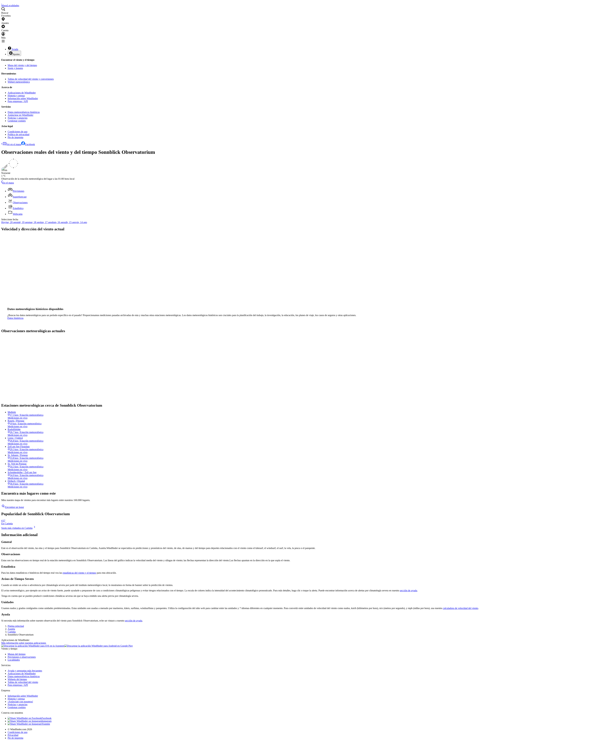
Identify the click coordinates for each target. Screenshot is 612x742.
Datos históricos (15, 318)
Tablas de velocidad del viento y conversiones (31, 79)
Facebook (30, 144)
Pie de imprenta (15, 137)
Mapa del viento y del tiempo (22, 65)
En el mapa (8, 182)
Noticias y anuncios (17, 118)
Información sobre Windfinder (23, 98)
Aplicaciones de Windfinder (22, 92)
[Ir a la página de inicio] (1, 2)
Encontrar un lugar (14, 507)
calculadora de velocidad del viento (460, 608)
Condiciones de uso (17, 131)
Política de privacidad (18, 134)
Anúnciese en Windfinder (20, 115)
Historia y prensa (16, 95)
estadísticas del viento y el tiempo (79, 572)
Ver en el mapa (13, 144)
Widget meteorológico (19, 81)
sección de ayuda (408, 590)
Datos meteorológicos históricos (24, 112)
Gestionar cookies (17, 120)
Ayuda (14, 49)
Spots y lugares (15, 68)
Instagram (46, 721)
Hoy (3, 222)
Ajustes (16, 54)
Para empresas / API (18, 101)
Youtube (46, 724)
